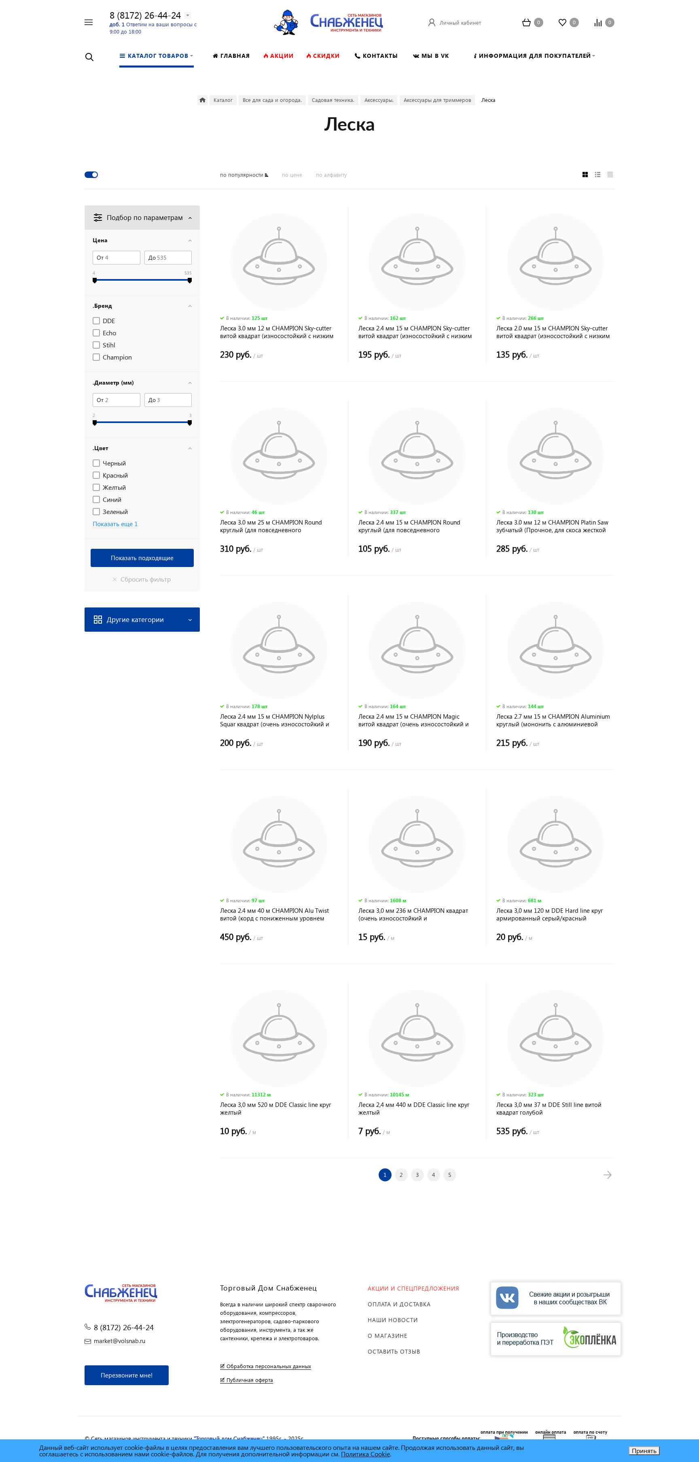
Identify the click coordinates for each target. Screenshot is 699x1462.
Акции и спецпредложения (413, 1288)
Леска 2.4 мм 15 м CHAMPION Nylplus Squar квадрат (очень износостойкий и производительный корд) (274, 720)
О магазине (387, 1335)
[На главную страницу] (346, 21)
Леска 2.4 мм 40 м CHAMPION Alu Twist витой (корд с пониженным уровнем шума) (274, 914)
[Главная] (202, 100)
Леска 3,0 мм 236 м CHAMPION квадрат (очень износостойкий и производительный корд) (413, 914)
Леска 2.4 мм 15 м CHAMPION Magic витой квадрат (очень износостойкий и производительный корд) (413, 720)
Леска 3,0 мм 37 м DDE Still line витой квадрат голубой (549, 1108)
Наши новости (393, 1320)
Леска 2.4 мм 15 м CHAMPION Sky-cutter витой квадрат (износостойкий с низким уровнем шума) (415, 332)
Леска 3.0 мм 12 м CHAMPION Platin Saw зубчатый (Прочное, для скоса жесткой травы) (552, 526)
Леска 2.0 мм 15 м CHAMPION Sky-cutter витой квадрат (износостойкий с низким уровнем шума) (553, 332)
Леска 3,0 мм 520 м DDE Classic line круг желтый (275, 1108)
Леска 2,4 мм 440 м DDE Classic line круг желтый (414, 1108)
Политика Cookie (365, 1453)
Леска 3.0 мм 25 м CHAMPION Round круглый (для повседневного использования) (271, 526)
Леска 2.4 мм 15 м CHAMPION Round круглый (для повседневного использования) (409, 526)
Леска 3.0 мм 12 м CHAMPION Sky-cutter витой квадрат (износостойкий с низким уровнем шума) (277, 332)
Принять (644, 1450)
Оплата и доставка (399, 1304)
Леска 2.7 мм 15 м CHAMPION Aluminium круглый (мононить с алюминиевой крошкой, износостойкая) (553, 720)
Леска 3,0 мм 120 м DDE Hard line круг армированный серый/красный (549, 914)
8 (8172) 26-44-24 (145, 14)
